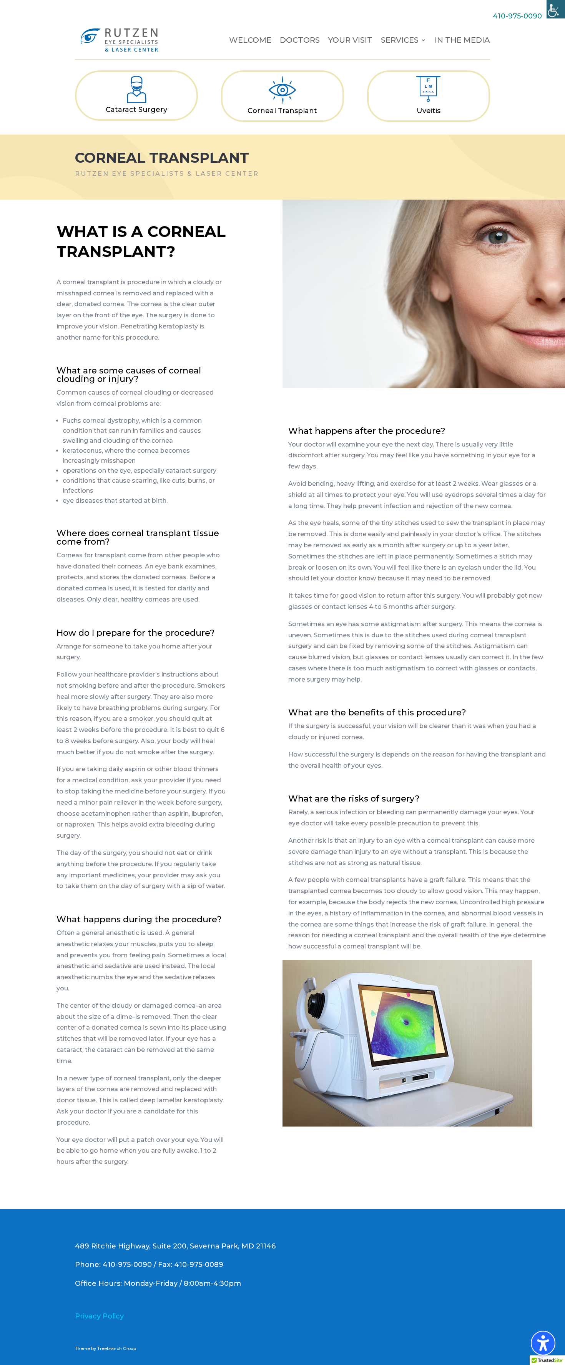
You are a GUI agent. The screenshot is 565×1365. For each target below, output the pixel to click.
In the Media (462, 40)
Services (400, 40)
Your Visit (350, 40)
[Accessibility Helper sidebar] (556, 9)
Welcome (250, 40)
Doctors (300, 40)
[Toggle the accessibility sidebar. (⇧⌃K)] (543, 1343)
